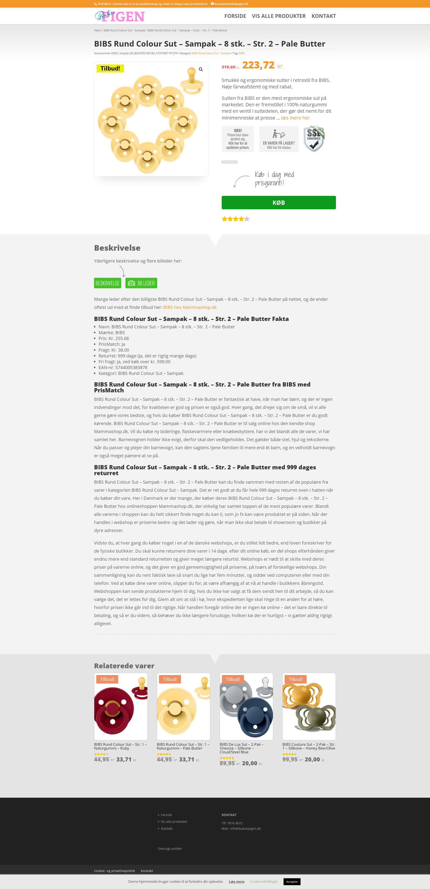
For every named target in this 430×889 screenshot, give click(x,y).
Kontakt (324, 16)
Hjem (97, 30)
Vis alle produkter (279, 16)
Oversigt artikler (170, 848)
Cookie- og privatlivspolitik (114, 871)
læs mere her (295, 118)
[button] (201, 69)
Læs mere (237, 881)
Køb (279, 203)
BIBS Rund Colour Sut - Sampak (124, 30)
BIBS (242, 53)
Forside (235, 16)
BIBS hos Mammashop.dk (190, 307)
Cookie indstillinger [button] (264, 881)
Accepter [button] (292, 882)
